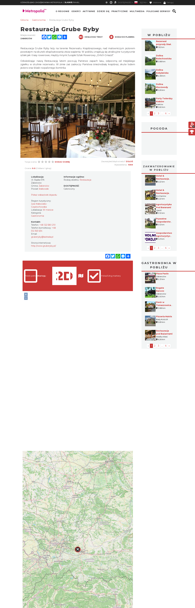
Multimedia (137, 11)
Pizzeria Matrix (164, 316)
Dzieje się (103, 11)
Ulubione (156, 2)
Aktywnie (89, 11)
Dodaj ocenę (62, 162)
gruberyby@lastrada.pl (42, 237)
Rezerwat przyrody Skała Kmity (164, 44)
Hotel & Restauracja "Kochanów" (163, 193)
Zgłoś (129, 161)
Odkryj (76, 11)
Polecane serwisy (158, 11)
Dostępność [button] (124, 2)
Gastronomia (37, 216)
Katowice (159, 144)
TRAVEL (72, 2)
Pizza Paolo (162, 273)
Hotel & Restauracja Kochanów (162, 179)
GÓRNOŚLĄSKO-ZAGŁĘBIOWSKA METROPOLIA (41, 2)
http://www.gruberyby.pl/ (43, 246)
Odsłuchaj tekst (94, 37)
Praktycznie (119, 11)
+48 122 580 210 (47, 225)
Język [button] (143, 2)
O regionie (62, 11)
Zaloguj (169, 2)
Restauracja (85, 180)
